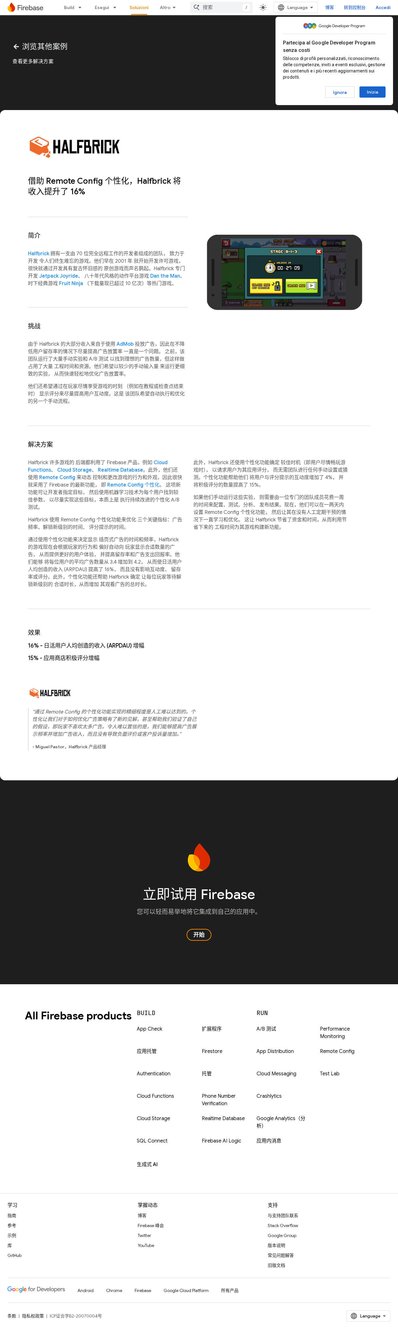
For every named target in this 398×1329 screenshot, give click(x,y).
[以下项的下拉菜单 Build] (81, 7)
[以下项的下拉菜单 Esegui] (116, 7)
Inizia (372, 92)
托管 (207, 1074)
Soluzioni (139, 7)
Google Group (282, 1235)
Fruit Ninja (71, 283)
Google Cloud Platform (186, 1290)
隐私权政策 (33, 1315)
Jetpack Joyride (58, 276)
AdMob (125, 344)
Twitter (144, 1235)
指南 (11, 1215)
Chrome (114, 1290)
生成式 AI (147, 1164)
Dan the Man (165, 276)
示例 (11, 1235)
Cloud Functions (155, 1096)
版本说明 (276, 1245)
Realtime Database (120, 470)
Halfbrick (38, 254)
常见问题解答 (281, 1255)
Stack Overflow (283, 1225)
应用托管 (147, 1051)
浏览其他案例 (40, 46)
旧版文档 (276, 1265)
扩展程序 (212, 1029)
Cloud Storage (74, 470)
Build (69, 7)
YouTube (146, 1245)
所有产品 (229, 1290)
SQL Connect (152, 1141)
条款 (11, 1315)
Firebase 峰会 (151, 1225)
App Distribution (275, 1051)
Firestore (212, 1051)
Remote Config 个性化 (133, 485)
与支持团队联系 (283, 1215)
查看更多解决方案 (33, 61)
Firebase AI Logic (221, 1141)
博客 (329, 7)
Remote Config (57, 477)
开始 (199, 934)
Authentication (153, 1074)
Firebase (143, 1290)
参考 (11, 1225)
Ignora (340, 92)
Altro (165, 7)
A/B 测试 (266, 1029)
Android (85, 1290)
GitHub (14, 1255)
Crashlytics (269, 1096)
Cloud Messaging (276, 1074)
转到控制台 (355, 7)
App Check (149, 1029)
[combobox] (221, 7)
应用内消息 (269, 1141)
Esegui (102, 7)
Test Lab (330, 1074)
